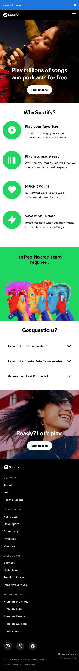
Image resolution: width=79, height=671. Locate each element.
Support (9, 563)
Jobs (7, 492)
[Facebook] (33, 646)
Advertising (11, 531)
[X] (20, 646)
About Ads (17, 664)
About (8, 485)
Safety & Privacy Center (20, 659)
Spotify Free (11, 631)
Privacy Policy (38, 659)
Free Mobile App (15, 577)
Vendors (9, 546)
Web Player (11, 570)
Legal (5, 659)
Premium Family (14, 616)
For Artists (10, 516)
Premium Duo (13, 609)
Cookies (6, 664)
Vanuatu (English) (69, 654)
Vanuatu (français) (12, 5)
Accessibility (30, 664)
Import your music (16, 585)
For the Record (13, 500)
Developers (11, 524)
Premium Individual (16, 601)
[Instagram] (8, 646)
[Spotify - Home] (11, 15)
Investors (10, 539)
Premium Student (15, 624)
